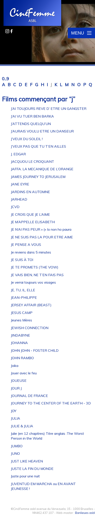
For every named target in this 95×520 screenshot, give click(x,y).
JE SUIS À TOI (22, 259)
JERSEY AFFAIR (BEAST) (31, 305)
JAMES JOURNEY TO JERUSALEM (38, 176)
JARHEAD (19, 199)
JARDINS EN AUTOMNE (30, 192)
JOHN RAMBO (22, 358)
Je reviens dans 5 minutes (31, 252)
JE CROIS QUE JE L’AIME (30, 214)
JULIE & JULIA (22, 426)
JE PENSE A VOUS (26, 244)
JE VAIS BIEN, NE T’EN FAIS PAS (37, 275)
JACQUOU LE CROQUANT (32, 161)
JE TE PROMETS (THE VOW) (34, 267)
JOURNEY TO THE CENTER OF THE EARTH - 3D (51, 403)
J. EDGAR (18, 154)
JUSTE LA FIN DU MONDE (32, 468)
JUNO (15, 453)
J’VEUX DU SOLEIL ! (27, 139)
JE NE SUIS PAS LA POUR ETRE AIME (42, 237)
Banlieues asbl (85, 513)
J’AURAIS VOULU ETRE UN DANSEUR (42, 131)
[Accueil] (32, 13)
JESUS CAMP (21, 312)
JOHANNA (19, 343)
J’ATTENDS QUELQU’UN (31, 123)
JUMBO (17, 446)
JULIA (15, 418)
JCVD (15, 207)
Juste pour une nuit (25, 476)
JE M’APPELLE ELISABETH (33, 222)
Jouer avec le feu (24, 373)
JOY (13, 411)
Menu (77, 33)
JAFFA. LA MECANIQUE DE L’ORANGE (42, 169)
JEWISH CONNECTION (29, 328)
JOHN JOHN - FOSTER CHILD (35, 350)
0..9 (5, 78)
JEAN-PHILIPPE (24, 297)
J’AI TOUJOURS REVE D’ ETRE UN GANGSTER (48, 108)
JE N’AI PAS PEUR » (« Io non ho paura (41, 229)
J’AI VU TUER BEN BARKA (32, 116)
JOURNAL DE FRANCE (29, 395)
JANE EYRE (20, 184)
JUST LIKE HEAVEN (27, 461)
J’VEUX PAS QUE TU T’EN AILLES (38, 146)
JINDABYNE (20, 335)
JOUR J (16, 388)
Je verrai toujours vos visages (33, 282)
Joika (14, 365)
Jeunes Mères (21, 320)
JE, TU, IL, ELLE (23, 290)
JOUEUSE (19, 380)
